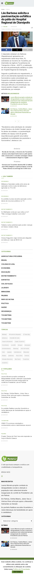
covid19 (13, 345)
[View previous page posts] (15, 121)
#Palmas (4, 334)
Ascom (5, 26)
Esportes (5, 280)
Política (8, 9)
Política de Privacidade (21, 569)
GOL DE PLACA (7, 284)
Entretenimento (6, 209)
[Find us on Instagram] (2, 476)
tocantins (5, 362)
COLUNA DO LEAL (8, 264)
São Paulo (18, 359)
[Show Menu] (2, 3)
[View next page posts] (18, 121)
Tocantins (6, 323)
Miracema (5, 292)
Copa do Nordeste (7, 341)
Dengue (20, 345)
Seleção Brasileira (7, 359)
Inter (3, 352)
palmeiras (11, 355)
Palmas (4, 295)
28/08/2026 (14, 106)
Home (2, 9)
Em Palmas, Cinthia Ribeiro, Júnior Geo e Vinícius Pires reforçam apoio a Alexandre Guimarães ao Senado (15, 395)
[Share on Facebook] (6, 49)
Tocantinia (6, 315)
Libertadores (17, 352)
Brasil (4, 260)
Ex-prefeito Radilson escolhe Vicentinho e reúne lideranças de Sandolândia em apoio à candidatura (16, 410)
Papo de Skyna (7, 299)
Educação (5, 272)
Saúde (4, 307)
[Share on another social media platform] (28, 49)
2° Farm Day (26, 334)
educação (27, 345)
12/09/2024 (14, 26)
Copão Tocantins (19, 341)
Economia (5, 268)
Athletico (4, 338)
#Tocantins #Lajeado (15, 334)
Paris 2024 (19, 355)
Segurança (5, 181)
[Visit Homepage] (9, 3)
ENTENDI (17, 572)
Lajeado (5, 288)
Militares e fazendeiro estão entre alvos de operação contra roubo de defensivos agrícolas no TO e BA (15, 186)
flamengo (15, 348)
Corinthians (5, 345)
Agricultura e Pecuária (11, 256)
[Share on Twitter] (17, 49)
